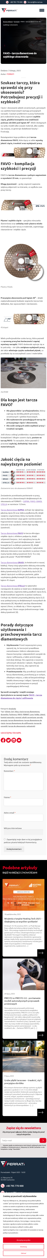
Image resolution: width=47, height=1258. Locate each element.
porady (40, 717)
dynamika (4, 714)
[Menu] (41, 10)
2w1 (12, 711)
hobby (36, 714)
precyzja (4, 720)
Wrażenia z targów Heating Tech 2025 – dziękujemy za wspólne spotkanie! (23, 920)
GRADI (39, 501)
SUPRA (26, 501)
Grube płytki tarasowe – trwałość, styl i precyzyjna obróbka (23, 1081)
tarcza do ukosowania (17, 726)
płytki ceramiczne (29, 717)
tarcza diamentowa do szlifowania (19, 723)
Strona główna (8, 22)
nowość (18, 717)
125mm (7, 711)
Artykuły (17, 22)
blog (17, 711)
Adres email (10, 812)
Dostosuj (23, 1247)
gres (32, 714)
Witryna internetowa (13, 828)
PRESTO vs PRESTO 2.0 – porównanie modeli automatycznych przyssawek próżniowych (22, 1001)
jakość (42, 714)
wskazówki (30, 726)
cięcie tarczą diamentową (29, 711)
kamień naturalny (8, 717)
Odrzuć (23, 1253)
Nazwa (7, 797)
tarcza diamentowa (16, 720)
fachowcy (13, 714)
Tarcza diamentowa (12, 510)
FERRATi (26, 714)
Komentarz (9, 771)
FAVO (32, 501)
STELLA (4, 504)
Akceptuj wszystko (23, 1240)
